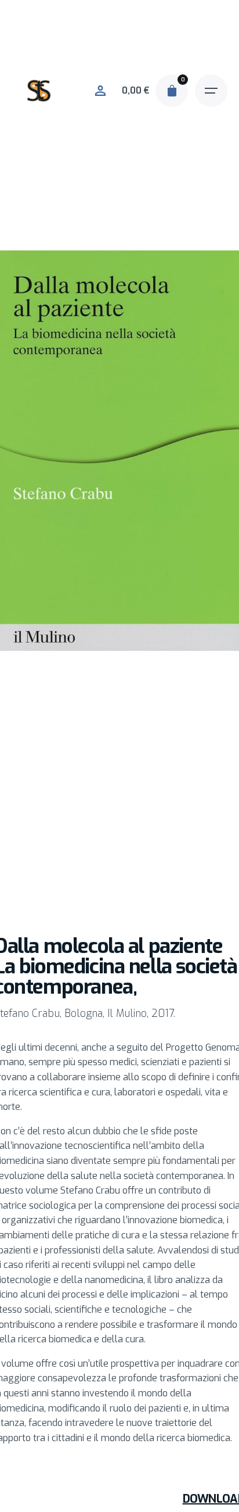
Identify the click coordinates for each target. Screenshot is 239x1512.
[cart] (171, 90)
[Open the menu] (211, 90)
